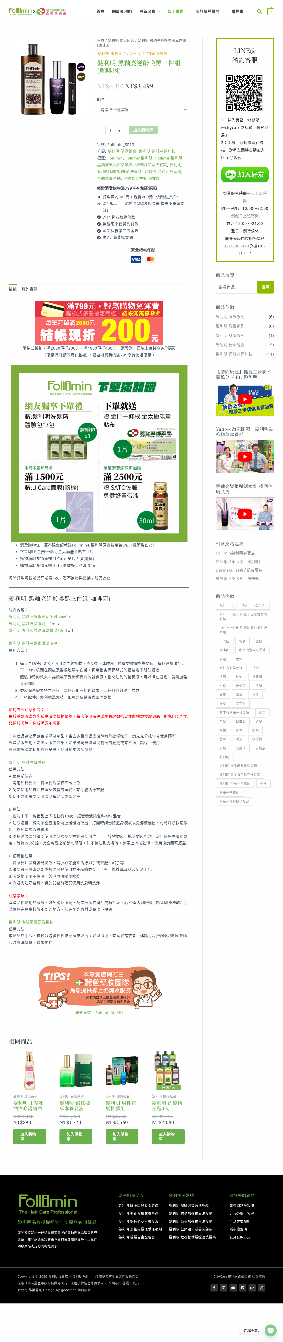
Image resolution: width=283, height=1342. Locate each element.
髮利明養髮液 (131, 1195)
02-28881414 (236, 246)
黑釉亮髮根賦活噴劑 (141, 178)
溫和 (259, 685)
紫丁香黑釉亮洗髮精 (234, 712)
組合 (101, 99)
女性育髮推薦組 (231, 668)
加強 (259, 641)
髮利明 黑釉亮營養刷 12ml (33, 623)
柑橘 (223, 685)
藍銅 (255, 730)
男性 (255, 694)
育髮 (223, 721)
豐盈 (223, 739)
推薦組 (257, 677)
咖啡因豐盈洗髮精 (151, 164)
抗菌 (223, 677)
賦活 (239, 739)
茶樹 (223, 730)
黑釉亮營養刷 (109, 178)
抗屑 (255, 668)
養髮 (223, 748)
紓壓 (223, 703)
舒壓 (259, 721)
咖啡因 (224, 650)
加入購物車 (143, 130)
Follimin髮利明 (139, 158)
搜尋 (266, 287)
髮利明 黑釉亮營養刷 (162, 171)
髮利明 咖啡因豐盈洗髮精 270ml (38, 630)
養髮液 (241, 748)
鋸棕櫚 (257, 739)
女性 (239, 659)
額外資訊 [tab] (30, 289)
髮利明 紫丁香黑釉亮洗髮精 (240, 774)
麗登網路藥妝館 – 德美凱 (238, 578)
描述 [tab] (13, 289)
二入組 (224, 641)
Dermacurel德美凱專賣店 (239, 570)
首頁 (100, 40)
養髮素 (261, 748)
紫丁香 (241, 703)
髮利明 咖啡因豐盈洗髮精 (119, 171)
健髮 (242, 641)
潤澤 (239, 694)
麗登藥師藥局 (242, 1195)
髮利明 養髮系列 (230, 316)
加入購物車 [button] (28, 1136)
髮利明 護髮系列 (230, 335)
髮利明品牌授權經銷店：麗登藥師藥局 (57, 1222)
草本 (239, 730)
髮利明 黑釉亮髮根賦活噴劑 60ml (38, 617)
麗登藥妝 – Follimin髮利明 (99, 1012)
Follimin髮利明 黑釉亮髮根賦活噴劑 (243, 630)
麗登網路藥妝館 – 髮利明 (238, 561)
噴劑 (223, 659)
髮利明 (176, 164)
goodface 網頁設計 (76, 1290)
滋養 (223, 694)
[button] (259, 11)
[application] (157, 11)
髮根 (263, 783)
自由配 (241, 721)
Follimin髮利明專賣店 (235, 553)
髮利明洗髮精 (181, 1195)
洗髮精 (241, 685)
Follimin (115, 158)
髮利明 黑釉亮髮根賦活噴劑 (33, 643)
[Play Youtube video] (245, 399)
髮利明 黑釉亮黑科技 (148, 53)
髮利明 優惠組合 (121, 40)
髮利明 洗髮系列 (230, 326)
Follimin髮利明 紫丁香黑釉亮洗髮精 (243, 616)
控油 (239, 677)
